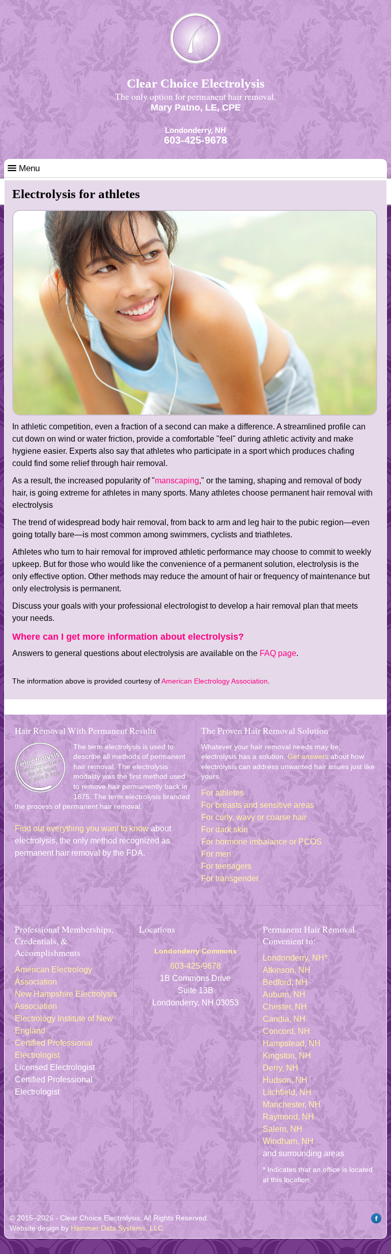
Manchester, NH (292, 1104)
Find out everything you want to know (82, 828)
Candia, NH (284, 1019)
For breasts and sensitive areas (257, 805)
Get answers (308, 756)
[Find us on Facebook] (375, 1221)
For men (216, 854)
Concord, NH (286, 1031)
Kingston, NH (287, 1055)
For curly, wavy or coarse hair (253, 817)
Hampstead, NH (292, 1043)
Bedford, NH (285, 982)
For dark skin (224, 829)
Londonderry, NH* (295, 957)
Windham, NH (288, 1141)
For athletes (222, 792)
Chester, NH (285, 1006)
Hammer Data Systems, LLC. (118, 1228)
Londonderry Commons (195, 951)
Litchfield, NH (287, 1092)
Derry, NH (280, 1068)
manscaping (177, 480)
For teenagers (226, 866)
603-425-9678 (195, 140)
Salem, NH (282, 1129)
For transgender (230, 878)
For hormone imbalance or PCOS (261, 841)
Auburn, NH (284, 994)
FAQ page (278, 653)
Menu (28, 168)
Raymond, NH (288, 1116)
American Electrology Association (214, 681)
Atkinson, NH (287, 970)
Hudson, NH (285, 1080)
